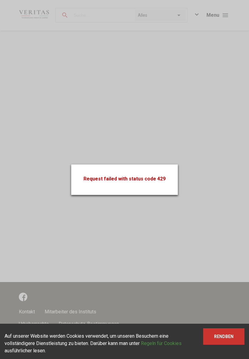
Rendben (224, 336)
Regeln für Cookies (161, 343)
